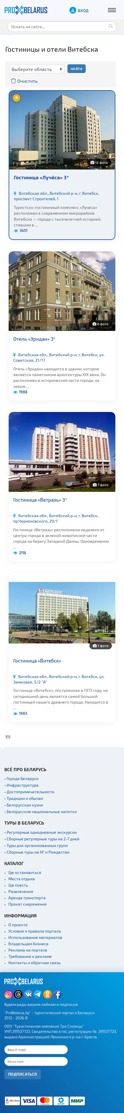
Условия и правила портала (34, 931)
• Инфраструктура (21, 785)
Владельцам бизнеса (28, 943)
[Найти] (111, 26)
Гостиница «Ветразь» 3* (40, 499)
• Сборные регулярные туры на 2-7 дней (41, 838)
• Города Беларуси (21, 778)
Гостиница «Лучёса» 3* (41, 177)
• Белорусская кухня (23, 804)
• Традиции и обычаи (23, 798)
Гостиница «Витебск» (37, 660)
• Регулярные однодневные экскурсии (40, 832)
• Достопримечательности (29, 791)
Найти (76, 69)
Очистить (26, 81)
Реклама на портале (27, 950)
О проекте (18, 924)
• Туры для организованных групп (36, 845)
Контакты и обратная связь (34, 962)
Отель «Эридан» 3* (34, 339)
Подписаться (22, 1074)
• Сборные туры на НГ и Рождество (36, 852)
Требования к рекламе (30, 956)
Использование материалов (35, 937)
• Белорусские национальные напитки (40, 811)
